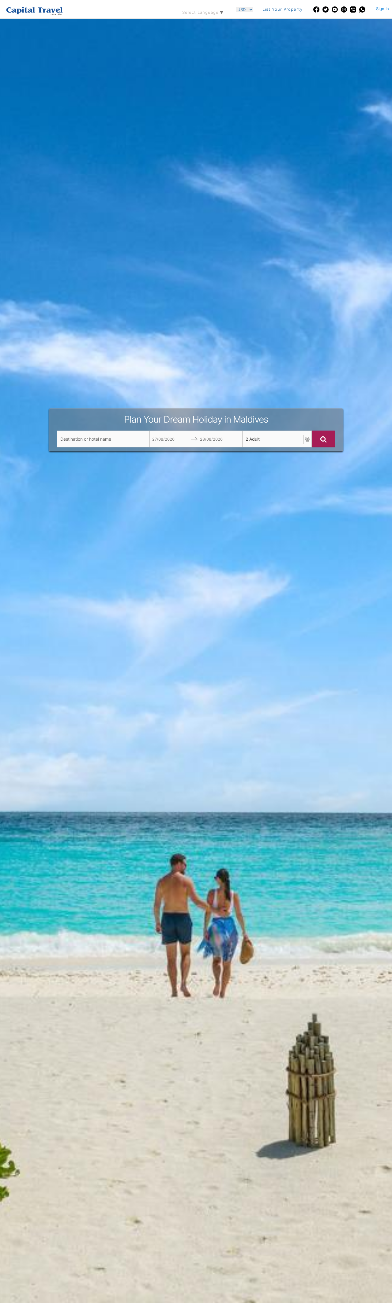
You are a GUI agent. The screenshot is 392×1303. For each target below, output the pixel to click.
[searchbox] (103, 439)
